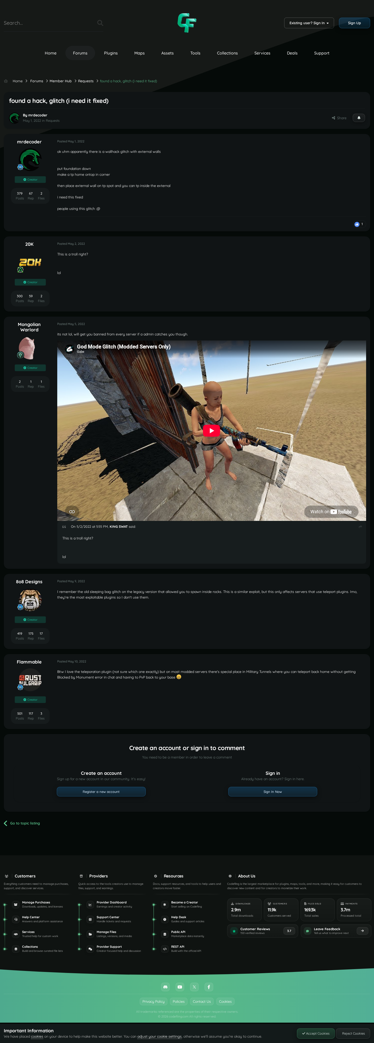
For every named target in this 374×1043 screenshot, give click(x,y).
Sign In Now (273, 792)
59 (31, 296)
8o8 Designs (29, 582)
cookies (37, 1036)
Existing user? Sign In (308, 23)
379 (19, 193)
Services (262, 53)
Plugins (111, 53)
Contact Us (202, 1001)
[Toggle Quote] (66, 527)
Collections (227, 53)
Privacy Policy (153, 1001)
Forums (80, 53)
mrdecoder (37, 115)
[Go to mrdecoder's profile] (14, 118)
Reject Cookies (353, 1033)
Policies (179, 1001)
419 (19, 633)
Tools (195, 53)
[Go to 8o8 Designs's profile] (30, 599)
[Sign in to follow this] (359, 118)
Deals (292, 53)
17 (41, 633)
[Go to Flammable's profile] (30, 679)
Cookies (225, 1001)
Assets (167, 53)
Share (341, 118)
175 (30, 633)
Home (50, 53)
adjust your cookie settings (159, 1036)
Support (321, 53)
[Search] (100, 23)
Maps (139, 53)
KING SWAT (119, 526)
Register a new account (101, 792)
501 (19, 713)
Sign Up (354, 23)
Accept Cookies (317, 1033)
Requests (53, 120)
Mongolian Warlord (29, 327)
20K (29, 244)
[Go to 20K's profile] (30, 262)
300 (20, 296)
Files (87, 23)
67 (31, 193)
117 (31, 713)
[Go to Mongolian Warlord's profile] (30, 347)
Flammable (29, 662)
